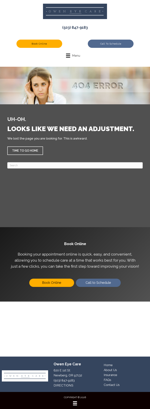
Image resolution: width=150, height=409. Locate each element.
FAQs (107, 380)
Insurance (110, 375)
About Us (110, 370)
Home (108, 365)
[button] (39, 44)
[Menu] (75, 403)
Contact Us (112, 385)
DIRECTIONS (63, 385)
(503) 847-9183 (75, 27)
